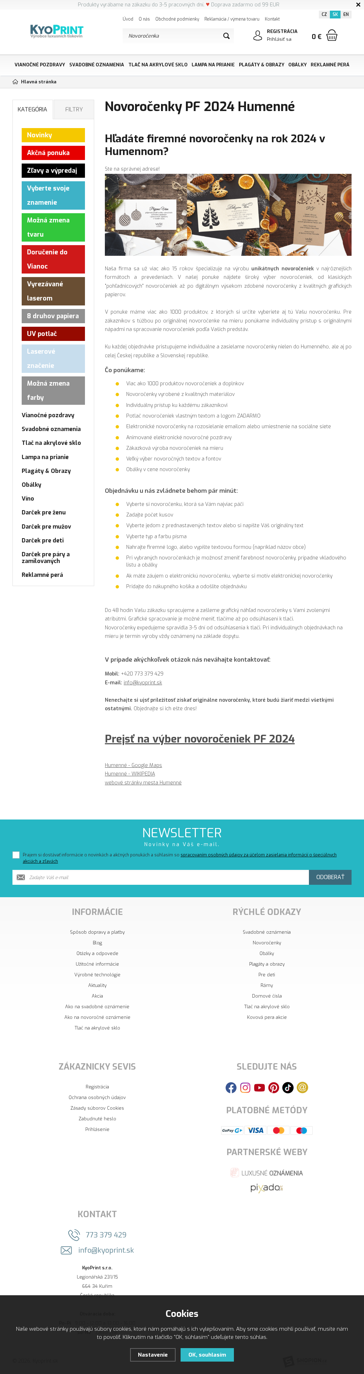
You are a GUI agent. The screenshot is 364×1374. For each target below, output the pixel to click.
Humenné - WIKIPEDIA (130, 774)
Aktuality (97, 985)
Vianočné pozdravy (40, 65)
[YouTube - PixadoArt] (259, 1087)
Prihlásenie (97, 1129)
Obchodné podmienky (177, 19)
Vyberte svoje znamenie (48, 195)
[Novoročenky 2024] (228, 214)
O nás (144, 19)
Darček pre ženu (44, 512)
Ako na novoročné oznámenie (97, 1017)
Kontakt (272, 19)
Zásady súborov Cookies (97, 1108)
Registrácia (97, 1087)
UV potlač (42, 334)
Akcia (97, 996)
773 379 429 (106, 1235)
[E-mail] (302, 1087)
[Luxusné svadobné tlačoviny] (267, 1172)
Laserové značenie (41, 358)
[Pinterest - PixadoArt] (273, 1087)
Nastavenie (153, 1354)
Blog (97, 943)
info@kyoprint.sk (143, 682)
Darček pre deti (43, 540)
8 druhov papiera (53, 316)
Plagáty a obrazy (267, 964)
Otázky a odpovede (97, 953)
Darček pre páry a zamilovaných (46, 558)
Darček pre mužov (46, 526)
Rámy (267, 985)
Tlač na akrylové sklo (158, 65)
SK (335, 14)
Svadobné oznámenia (267, 932)
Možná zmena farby (48, 390)
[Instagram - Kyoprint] (245, 1087)
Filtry (74, 109)
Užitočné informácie (97, 964)
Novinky (39, 135)
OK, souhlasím (207, 1354)
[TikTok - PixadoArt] (288, 1087)
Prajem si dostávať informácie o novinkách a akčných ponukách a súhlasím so (180, 858)
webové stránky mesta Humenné (143, 782)
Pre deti (266, 975)
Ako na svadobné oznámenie (97, 1007)
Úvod (128, 19)
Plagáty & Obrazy (261, 65)
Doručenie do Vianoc (47, 259)
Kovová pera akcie (267, 1017)
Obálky (297, 65)
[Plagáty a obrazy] (267, 1188)
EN (346, 14)
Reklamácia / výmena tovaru (231, 19)
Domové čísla (267, 996)
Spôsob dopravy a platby (97, 932)
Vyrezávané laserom (45, 291)
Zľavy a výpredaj (52, 170)
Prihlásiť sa (279, 39)
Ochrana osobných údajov (97, 1097)
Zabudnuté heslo (97, 1119)
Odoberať (330, 877)
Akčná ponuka (48, 153)
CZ (324, 14)
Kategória (32, 109)
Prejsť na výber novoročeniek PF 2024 (200, 739)
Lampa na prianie (213, 65)
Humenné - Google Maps (133, 765)
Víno (28, 498)
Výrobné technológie (97, 975)
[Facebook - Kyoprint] (231, 1087)
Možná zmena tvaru (48, 227)
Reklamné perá (330, 65)
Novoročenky (267, 943)
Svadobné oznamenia (96, 65)
